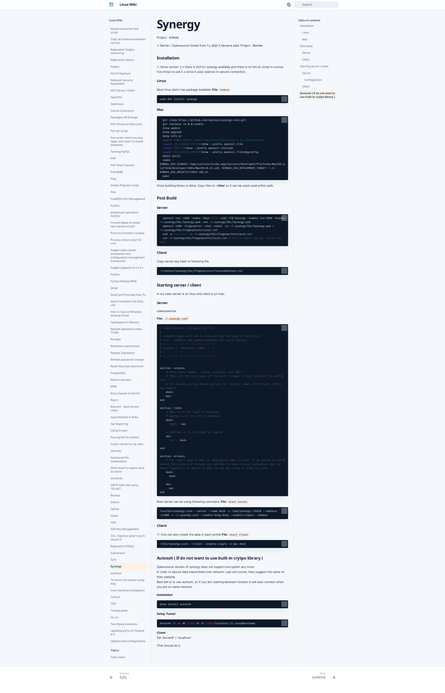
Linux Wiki (116, 20)
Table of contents (309, 20)
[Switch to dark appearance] (289, 4)
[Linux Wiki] (111, 4)
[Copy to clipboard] (284, 99)
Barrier (258, 45)
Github (174, 37)
